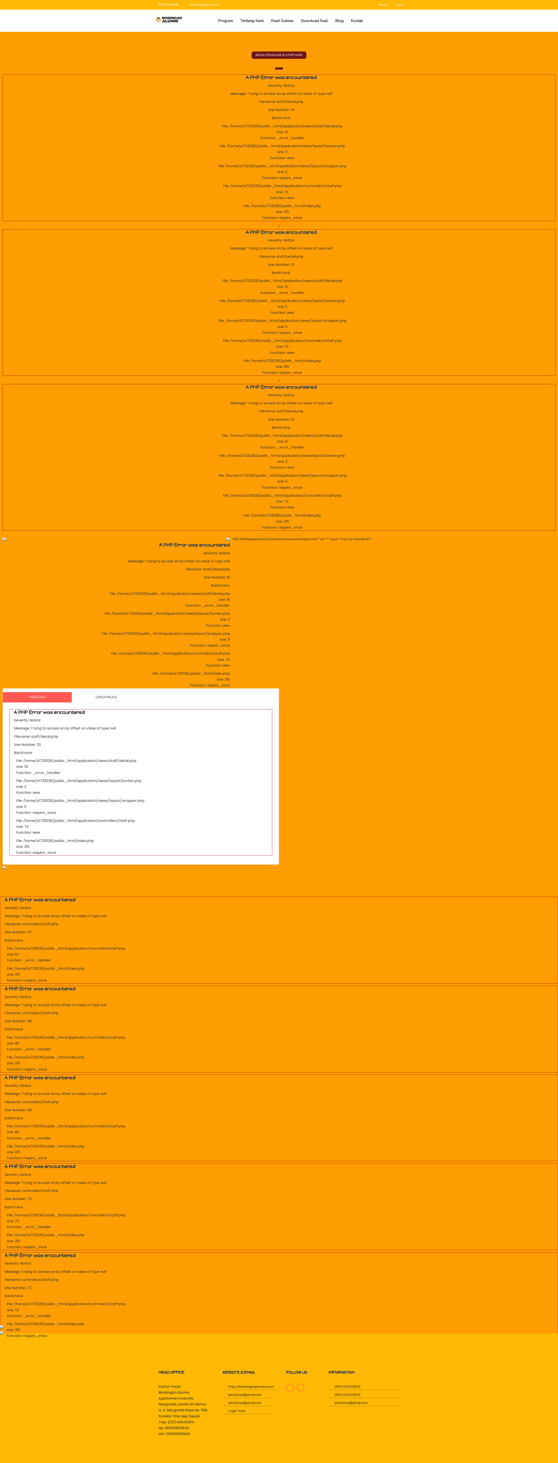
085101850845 (168, 5)
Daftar (399, 5)
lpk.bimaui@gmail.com (204, 5)
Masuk (382, 5)
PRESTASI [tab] (37, 697)
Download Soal (314, 20)
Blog (339, 20)
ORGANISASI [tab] (106, 697)
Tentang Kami (252, 20)
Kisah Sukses (282, 20)
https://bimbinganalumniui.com (251, 1386)
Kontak (357, 20)
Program (225, 20)
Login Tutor (236, 1410)
